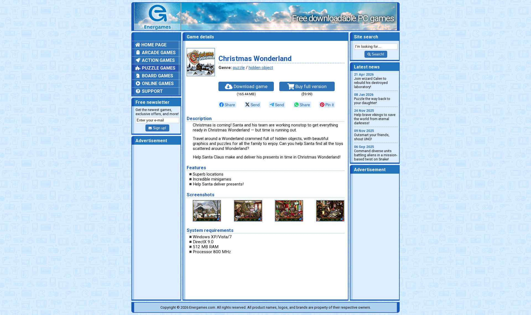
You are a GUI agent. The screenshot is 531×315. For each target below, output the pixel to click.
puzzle (239, 67)
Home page (153, 44)
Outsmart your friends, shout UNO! (371, 135)
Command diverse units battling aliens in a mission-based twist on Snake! (375, 153)
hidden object (261, 67)
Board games (157, 75)
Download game (250, 86)
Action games (158, 60)
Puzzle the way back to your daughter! (372, 98)
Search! (377, 54)
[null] (227, 105)
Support (152, 91)
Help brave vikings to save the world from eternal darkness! (374, 116)
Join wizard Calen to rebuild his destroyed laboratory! (371, 80)
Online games (157, 83)
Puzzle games (158, 68)
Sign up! (159, 128)
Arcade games (158, 52)
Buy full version (310, 86)
